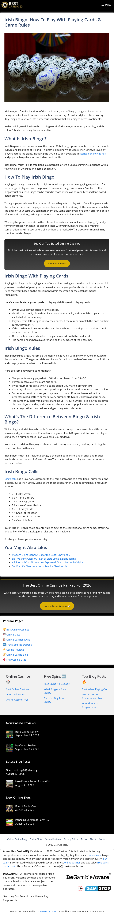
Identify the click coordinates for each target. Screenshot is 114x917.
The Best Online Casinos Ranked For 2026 (57, 585)
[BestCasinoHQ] (12, 5)
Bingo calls (10, 479)
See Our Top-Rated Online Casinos (57, 244)
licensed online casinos (92, 153)
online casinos (72, 862)
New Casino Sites (16, 659)
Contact (103, 839)
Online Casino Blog (17, 654)
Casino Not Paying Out (95, 689)
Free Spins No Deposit (19, 644)
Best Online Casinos (17, 629)
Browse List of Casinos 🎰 (57, 605)
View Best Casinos (57, 263)
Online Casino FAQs (17, 699)
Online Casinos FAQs (18, 639)
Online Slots (13, 634)
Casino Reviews (15, 649)
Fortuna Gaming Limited (46, 911)
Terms (84, 839)
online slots (94, 855)
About (93, 839)
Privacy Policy (71, 839)
